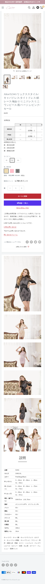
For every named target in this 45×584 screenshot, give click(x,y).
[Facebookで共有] (27, 241)
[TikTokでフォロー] (15, 564)
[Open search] (29, 7)
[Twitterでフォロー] (7, 564)
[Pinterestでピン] (31, 241)
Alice (6, 113)
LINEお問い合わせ (10, 227)
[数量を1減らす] (10, 188)
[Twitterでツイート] (35, 241)
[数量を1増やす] (21, 188)
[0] (41, 7)
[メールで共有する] (39, 241)
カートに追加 (22, 196)
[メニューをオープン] (3, 7)
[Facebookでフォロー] (3, 564)
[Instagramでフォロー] (11, 564)
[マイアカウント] (33, 7)
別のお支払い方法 (22, 208)
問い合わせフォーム (11, 235)
